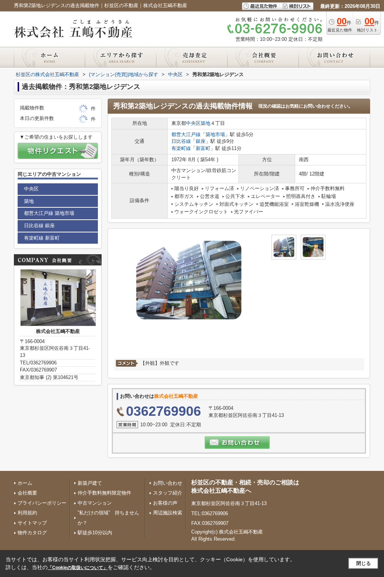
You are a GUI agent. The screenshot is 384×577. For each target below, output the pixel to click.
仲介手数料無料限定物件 (104, 493)
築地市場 (215, 134)
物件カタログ (32, 532)
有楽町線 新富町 (42, 238)
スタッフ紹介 (167, 493)
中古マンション (95, 503)
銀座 (201, 141)
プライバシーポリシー (42, 503)
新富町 (203, 148)
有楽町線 (181, 148)
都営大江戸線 (186, 134)
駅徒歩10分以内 (95, 532)
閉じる (363, 563)
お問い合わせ (167, 483)
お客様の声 (165, 503)
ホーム (25, 483)
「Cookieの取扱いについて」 (78, 567)
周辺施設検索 (167, 513)
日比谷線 (181, 141)
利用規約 (27, 513)
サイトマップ (32, 523)
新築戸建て (90, 483)
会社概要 (27, 493)
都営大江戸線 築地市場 (49, 213)
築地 (205, 123)
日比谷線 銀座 (39, 225)
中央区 (193, 123)
